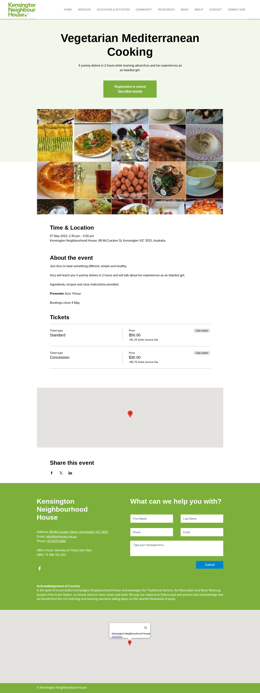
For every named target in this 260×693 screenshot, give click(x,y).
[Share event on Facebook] (51, 472)
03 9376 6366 (56, 541)
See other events (130, 91)
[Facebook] (39, 568)
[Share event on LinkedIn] (70, 472)
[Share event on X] (61, 472)
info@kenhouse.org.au (61, 536)
